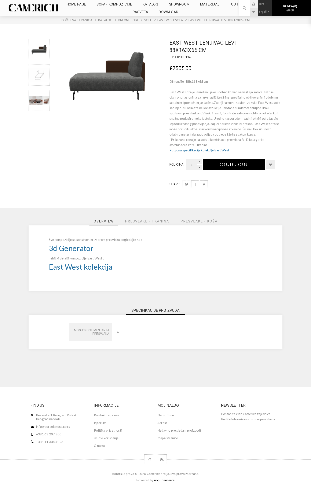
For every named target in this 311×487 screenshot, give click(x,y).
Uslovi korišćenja (106, 438)
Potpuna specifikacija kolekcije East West (199, 150)
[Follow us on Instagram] (149, 459)
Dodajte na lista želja (270, 164)
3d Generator (71, 248)
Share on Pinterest (204, 184)
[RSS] (162, 459)
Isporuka (100, 423)
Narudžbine (165, 415)
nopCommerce (164, 480)
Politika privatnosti (108, 430)
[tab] (103, 221)
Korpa (289, 8)
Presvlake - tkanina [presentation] (147, 221)
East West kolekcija (80, 266)
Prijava (257, 4)
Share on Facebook (195, 184)
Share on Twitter (186, 184)
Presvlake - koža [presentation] (198, 221)
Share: (174, 184)
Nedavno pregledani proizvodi (179, 430)
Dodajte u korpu (234, 165)
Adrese (162, 423)
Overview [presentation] (104, 221)
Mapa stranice (167, 438)
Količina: (176, 164)
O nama (99, 445)
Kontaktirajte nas (106, 415)
